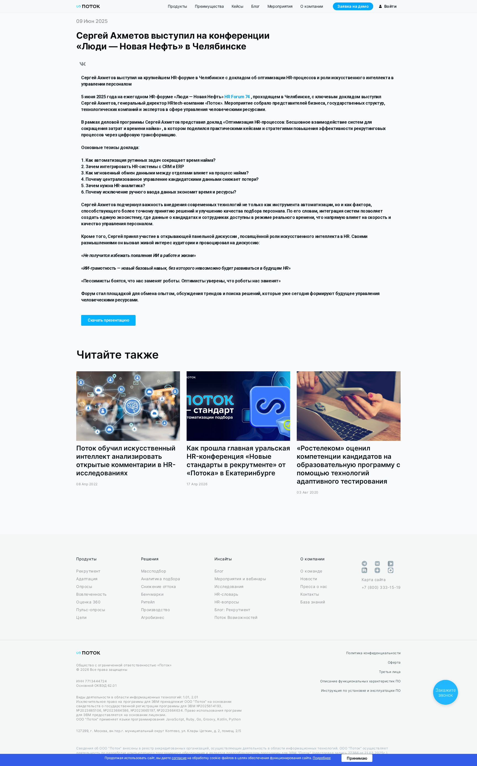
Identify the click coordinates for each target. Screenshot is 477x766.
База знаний (312, 602)
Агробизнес (152, 617)
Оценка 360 (88, 602)
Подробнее (322, 758)
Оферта (394, 662)
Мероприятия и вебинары (240, 578)
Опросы (84, 586)
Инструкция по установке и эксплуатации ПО (361, 690)
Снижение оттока (158, 586)
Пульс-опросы (90, 609)
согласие (179, 758)
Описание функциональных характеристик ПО (360, 681)
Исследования (229, 586)
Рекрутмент (88, 571)
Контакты (309, 594)
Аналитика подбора (160, 578)
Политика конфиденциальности (373, 653)
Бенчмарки (152, 594)
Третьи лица (390, 672)
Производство (155, 609)
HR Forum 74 (237, 96)
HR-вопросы (226, 602)
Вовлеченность (91, 594)
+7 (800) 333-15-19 (381, 587)
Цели (81, 617)
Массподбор (153, 571)
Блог (219, 571)
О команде (311, 571)
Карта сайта (374, 579)
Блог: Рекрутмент (232, 609)
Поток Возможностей (235, 617)
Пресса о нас (313, 586)
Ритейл (148, 602)
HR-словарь (226, 594)
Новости (308, 578)
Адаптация (87, 578)
